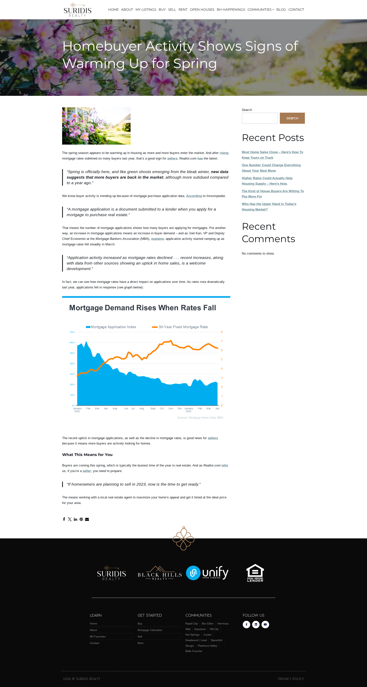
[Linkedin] (256, 624)
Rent (183, 9)
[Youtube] (265, 624)
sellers (172, 158)
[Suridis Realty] (79, 10)
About (127, 9)
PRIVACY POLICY (291, 678)
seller (87, 471)
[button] (273, 10)
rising (224, 153)
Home (113, 9)
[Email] (87, 519)
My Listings (146, 9)
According (194, 196)
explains (157, 239)
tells (225, 465)
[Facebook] (64, 519)
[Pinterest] (81, 519)
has (200, 158)
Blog (281, 9)
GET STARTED (150, 615)
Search (247, 110)
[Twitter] (70, 519)
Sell (172, 9)
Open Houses (202, 9)
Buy (162, 9)
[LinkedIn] (75, 519)
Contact (296, 9)
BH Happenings (231, 9)
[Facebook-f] (246, 624)
